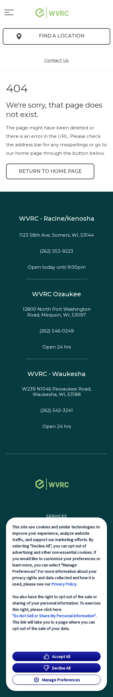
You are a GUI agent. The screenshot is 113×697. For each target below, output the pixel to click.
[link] (56, 12)
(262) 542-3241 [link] (56, 410)
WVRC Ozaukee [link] (56, 294)
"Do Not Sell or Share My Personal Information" (54, 615)
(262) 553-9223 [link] (56, 251)
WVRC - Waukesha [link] (56, 374)
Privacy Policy (64, 584)
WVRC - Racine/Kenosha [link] (56, 218)
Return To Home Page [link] (50, 171)
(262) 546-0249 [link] (56, 331)
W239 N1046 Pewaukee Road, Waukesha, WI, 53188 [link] (56, 391)
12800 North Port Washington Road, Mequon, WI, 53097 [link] (57, 312)
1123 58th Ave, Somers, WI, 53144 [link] (56, 235)
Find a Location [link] (61, 36)
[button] (9, 12)
